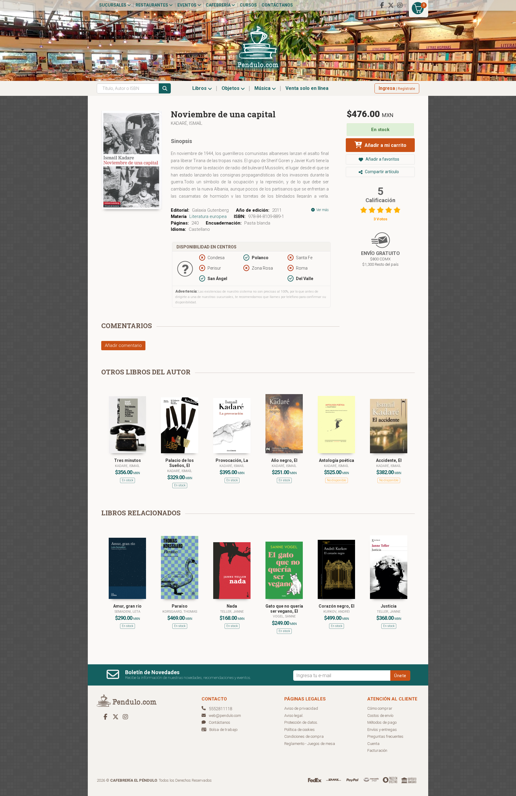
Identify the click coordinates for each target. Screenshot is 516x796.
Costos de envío (380, 715)
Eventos (187, 5)
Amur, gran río (127, 606)
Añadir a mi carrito (384, 145)
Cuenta (373, 743)
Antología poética (336, 460)
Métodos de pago (382, 722)
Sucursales (113, 5)
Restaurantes (152, 5)
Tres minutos (127, 460)
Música (263, 88)
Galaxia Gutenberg (210, 210)
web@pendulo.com (225, 715)
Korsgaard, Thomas (179, 612)
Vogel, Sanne (284, 616)
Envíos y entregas (382, 729)
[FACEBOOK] (381, 5)
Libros (200, 88)
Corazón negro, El (336, 606)
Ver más (322, 210)
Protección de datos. (301, 722)
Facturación (377, 750)
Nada (232, 606)
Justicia (389, 606)
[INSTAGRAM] (399, 5)
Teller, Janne (232, 612)
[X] (390, 5)
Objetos (231, 88)
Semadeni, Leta (127, 612)
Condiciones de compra (304, 736)
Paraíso (180, 606)
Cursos (248, 5)
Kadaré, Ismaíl (186, 123)
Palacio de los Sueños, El (179, 463)
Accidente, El (389, 460)
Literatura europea (208, 216)
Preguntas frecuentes (385, 736)
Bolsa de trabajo (223, 729)
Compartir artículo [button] (381, 171)
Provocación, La (232, 460)
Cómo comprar (379, 708)
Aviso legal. (293, 715)
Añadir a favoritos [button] (382, 159)
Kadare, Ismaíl (127, 466)
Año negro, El (284, 460)
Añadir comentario (123, 345)
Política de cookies (299, 729)
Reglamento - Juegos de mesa (309, 743)
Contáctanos (277, 5)
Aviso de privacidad (301, 708)
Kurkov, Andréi (336, 612)
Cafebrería (218, 5)
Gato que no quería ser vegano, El (284, 609)
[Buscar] (165, 88)
